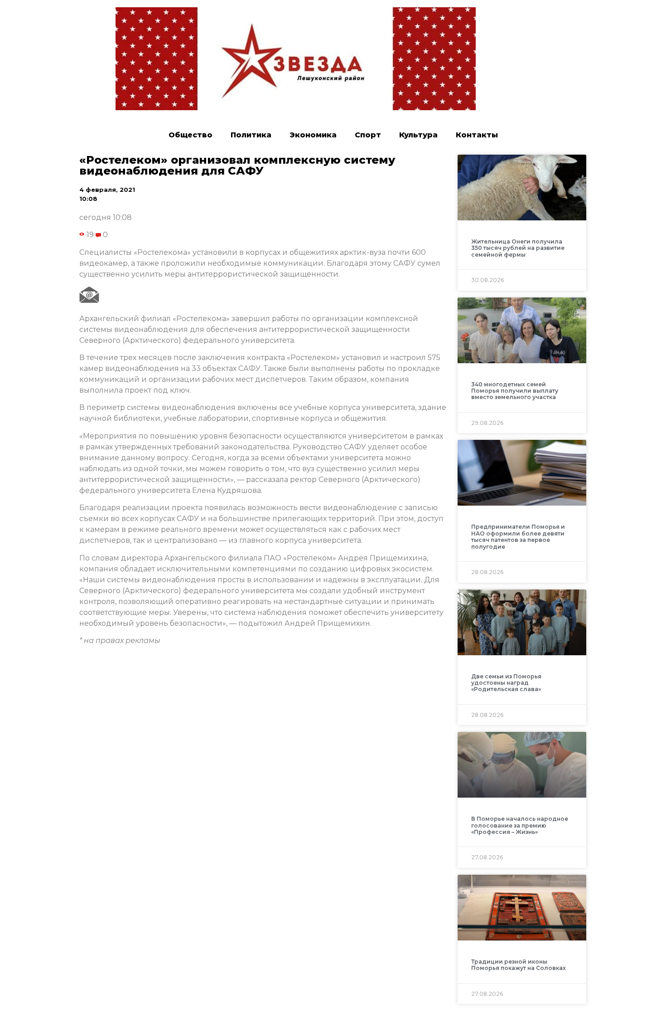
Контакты (477, 135)
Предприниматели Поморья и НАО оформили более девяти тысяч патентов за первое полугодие (518, 536)
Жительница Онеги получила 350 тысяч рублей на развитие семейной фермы (518, 248)
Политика (251, 135)
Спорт (368, 135)
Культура (418, 135)
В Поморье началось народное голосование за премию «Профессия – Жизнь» (519, 825)
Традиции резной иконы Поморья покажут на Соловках (518, 964)
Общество (190, 135)
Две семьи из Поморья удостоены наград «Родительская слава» (506, 683)
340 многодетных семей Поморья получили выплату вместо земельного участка (514, 391)
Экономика (313, 135)
